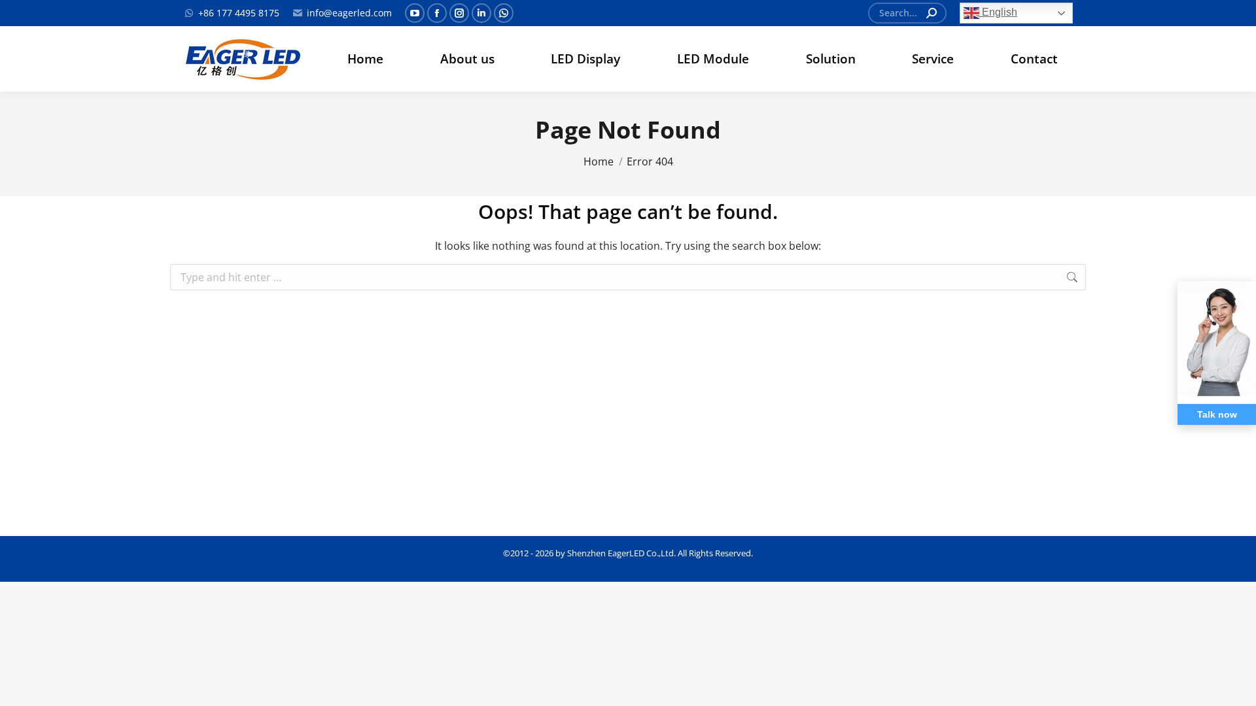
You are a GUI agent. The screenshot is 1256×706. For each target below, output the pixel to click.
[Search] (931, 13)
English (998, 12)
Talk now (1217, 414)
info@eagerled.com (349, 13)
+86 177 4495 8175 (238, 13)
